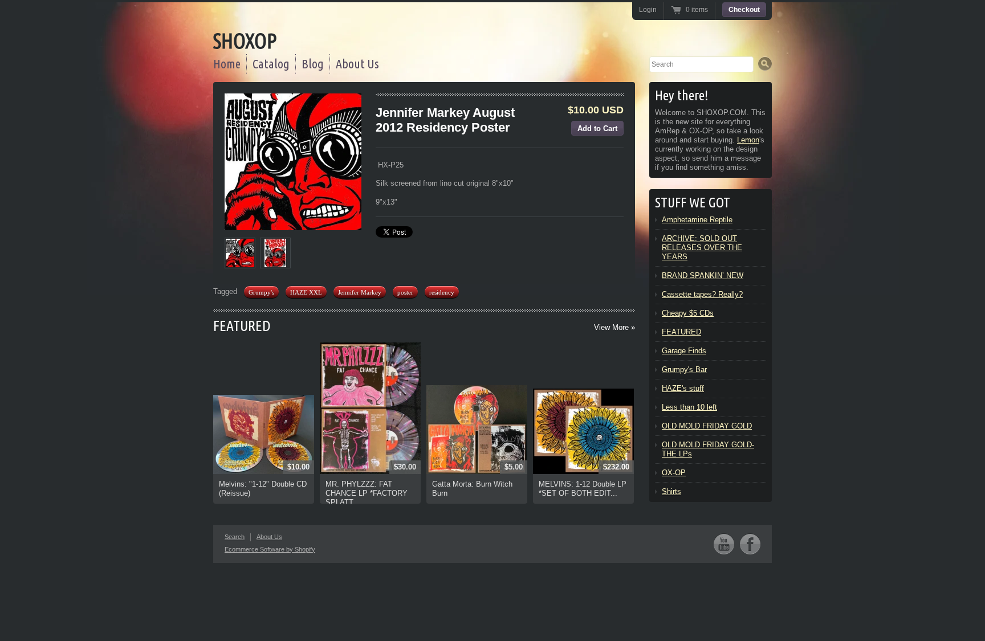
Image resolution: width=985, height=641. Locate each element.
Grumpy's (261, 292)
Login (648, 10)
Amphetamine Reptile (697, 219)
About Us (357, 63)
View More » (614, 327)
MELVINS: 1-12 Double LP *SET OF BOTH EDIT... (582, 488)
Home (227, 63)
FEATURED (242, 325)
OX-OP (674, 472)
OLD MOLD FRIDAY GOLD (707, 426)
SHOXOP (244, 40)
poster (405, 292)
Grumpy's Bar (684, 369)
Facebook (750, 543)
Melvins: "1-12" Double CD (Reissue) (263, 488)
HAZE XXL (306, 292)
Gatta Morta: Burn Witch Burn (472, 488)
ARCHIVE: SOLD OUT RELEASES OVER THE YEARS (702, 247)
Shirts (671, 491)
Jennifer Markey (359, 292)
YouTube (724, 543)
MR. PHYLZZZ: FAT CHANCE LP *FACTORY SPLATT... (366, 493)
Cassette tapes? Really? (702, 294)
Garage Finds (684, 350)
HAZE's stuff (683, 388)
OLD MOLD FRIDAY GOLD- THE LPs (708, 449)
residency (441, 292)
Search (235, 536)
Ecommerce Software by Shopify (270, 549)
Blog (313, 63)
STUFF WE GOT (692, 202)
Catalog (271, 63)
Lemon (748, 140)
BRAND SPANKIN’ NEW (702, 275)
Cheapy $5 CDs (688, 313)
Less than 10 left (689, 407)
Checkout (744, 10)
